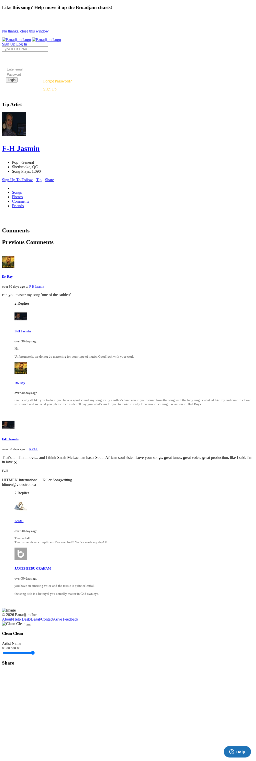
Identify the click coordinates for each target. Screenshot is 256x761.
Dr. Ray (7, 276)
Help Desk (21, 619)
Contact (47, 619)
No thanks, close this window (25, 31)
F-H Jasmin (36, 286)
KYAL (33, 449)
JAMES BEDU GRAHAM (32, 568)
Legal (35, 619)
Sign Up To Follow (17, 180)
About (7, 619)
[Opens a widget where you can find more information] (237, 752)
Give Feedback (66, 619)
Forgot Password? (57, 81)
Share (49, 180)
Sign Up (49, 89)
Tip (39, 180)
